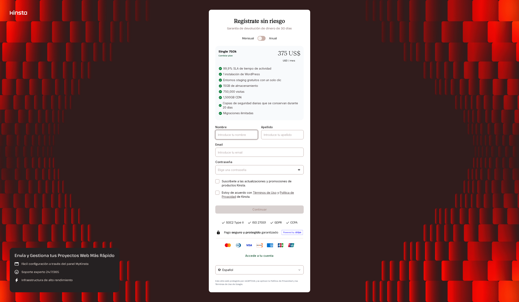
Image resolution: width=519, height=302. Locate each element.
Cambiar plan (226, 55)
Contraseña (223, 162)
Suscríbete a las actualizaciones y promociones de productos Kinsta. (257, 183)
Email (219, 144)
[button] (299, 170)
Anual (273, 38)
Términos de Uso (265, 192)
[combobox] (259, 270)
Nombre (221, 127)
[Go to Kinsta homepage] (18, 12)
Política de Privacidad (282, 280)
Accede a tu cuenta (259, 255)
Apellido (267, 127)
